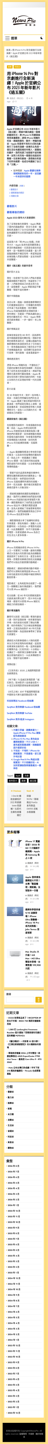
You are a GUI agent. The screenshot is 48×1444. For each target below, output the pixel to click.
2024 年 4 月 (14, 1323)
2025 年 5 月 (13, 1250)
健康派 (11, 1091)
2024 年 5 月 (13, 1317)
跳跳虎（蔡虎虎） (17, 98)
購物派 (11, 1147)
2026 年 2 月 (13, 1199)
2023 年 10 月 (14, 1356)
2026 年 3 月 (13, 1194)
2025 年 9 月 (13, 1227)
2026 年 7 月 (13, 1171)
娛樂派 (11, 1103)
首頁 (8, 50)
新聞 (9, 67)
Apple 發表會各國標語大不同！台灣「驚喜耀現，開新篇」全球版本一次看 (32, 884)
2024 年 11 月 (14, 1283)
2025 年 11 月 (14, 1216)
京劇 (26, 775)
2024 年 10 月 (14, 1289)
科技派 (17, 67)
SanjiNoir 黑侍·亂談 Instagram (20, 719)
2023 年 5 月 (13, 1384)
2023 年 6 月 (13, 1379)
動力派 (11, 1097)
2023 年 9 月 (13, 1362)
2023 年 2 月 (13, 1401)
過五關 (33, 780)
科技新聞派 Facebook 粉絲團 (20, 701)
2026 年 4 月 (13, 1188)
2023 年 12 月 (14, 1345)
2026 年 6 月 (13, 1177)
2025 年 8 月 (13, 1233)
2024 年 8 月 (13, 1300)
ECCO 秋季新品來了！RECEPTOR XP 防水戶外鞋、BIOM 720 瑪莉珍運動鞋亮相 (24, 1020)
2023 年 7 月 (13, 1373)
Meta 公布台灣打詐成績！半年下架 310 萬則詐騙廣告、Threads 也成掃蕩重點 (23, 1070)
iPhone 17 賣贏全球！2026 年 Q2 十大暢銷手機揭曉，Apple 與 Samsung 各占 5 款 (32, 850)
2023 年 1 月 (13, 1407)
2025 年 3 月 (13, 1261)
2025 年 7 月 (13, 1238)
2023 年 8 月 (13, 1368)
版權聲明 (23, 1434)
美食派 (11, 1142)
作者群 (31, 1434)
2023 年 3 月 (13, 1396)
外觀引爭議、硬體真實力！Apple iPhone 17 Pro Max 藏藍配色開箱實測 (27, 733)
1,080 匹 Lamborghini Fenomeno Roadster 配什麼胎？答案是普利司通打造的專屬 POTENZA (24, 1032)
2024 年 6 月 (13, 1311)
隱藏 (21, 186)
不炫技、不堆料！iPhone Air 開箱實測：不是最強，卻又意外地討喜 (27, 753)
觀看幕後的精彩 (16, 212)
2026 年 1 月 (13, 1205)
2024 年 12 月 (14, 1278)
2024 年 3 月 (13, 1328)
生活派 (11, 1125)
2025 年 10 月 (14, 1222)
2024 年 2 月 (13, 1334)
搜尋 (8, 994)
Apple (18, 775)
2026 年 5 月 (13, 1182)
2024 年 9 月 (13, 1295)
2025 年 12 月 (14, 1210)
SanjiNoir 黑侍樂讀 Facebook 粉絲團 (23, 707)
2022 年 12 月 (14, 1412)
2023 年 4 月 (13, 1390)
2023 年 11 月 (14, 1351)
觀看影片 (12, 206)
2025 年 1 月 (13, 1272)
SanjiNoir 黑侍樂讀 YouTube (19, 713)
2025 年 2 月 (13, 1267)
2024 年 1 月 (13, 1339)
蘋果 (23, 780)
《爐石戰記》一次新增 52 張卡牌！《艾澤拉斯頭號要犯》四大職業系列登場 (24, 1044)
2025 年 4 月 (13, 1255)
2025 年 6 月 (13, 1244)
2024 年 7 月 (13, 1306)
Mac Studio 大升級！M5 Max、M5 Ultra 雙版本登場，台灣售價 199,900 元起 (33, 960)
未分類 (11, 1114)
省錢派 (11, 1131)
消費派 (11, 1119)
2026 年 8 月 (13, 1166)
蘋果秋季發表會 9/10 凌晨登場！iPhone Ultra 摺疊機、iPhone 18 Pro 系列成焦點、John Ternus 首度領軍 (32, 921)
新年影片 (13, 780)
